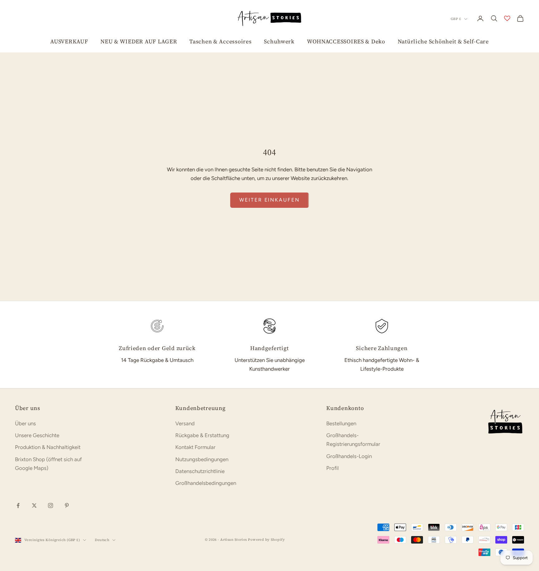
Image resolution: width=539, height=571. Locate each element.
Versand (185, 423)
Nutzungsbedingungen (201, 459)
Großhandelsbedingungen (205, 483)
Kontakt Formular (195, 447)
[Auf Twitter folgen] (34, 505)
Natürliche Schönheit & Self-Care (443, 41)
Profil (332, 468)
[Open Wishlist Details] (507, 18)
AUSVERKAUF (69, 41)
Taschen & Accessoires (220, 41)
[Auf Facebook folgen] (18, 505)
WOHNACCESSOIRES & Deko (346, 41)
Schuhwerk (279, 41)
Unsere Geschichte (37, 435)
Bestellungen (341, 423)
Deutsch (102, 540)
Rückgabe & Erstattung (202, 435)
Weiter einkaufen (269, 200)
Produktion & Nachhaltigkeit (47, 447)
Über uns (25, 423)
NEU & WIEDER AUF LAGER (138, 41)
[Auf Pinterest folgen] (67, 505)
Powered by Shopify (266, 539)
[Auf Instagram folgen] (50, 505)
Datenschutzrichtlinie (200, 471)
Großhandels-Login (349, 456)
